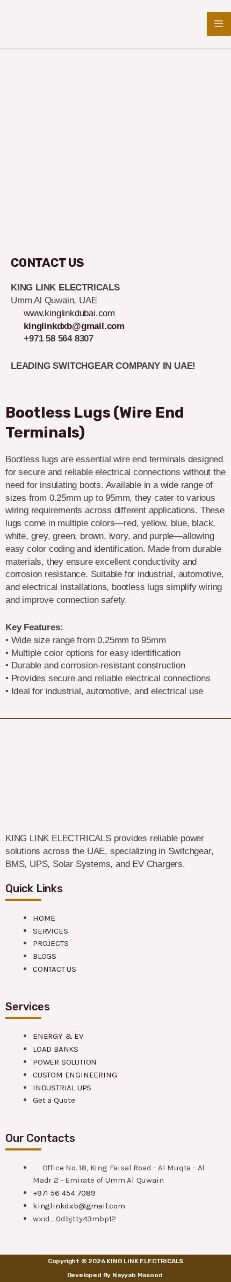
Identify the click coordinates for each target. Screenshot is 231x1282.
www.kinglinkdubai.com (69, 313)
